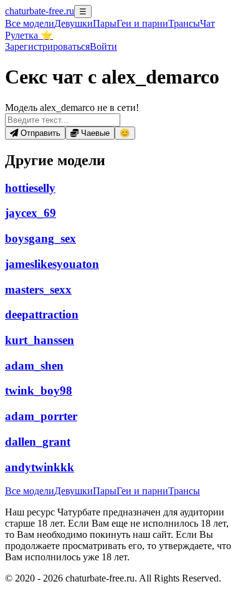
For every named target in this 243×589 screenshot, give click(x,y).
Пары (105, 23)
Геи (142, 23)
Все (29, 23)
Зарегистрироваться (47, 46)
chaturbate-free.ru (39, 11)
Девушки (73, 23)
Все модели (29, 491)
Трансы (184, 23)
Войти (103, 46)
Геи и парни (142, 491)
